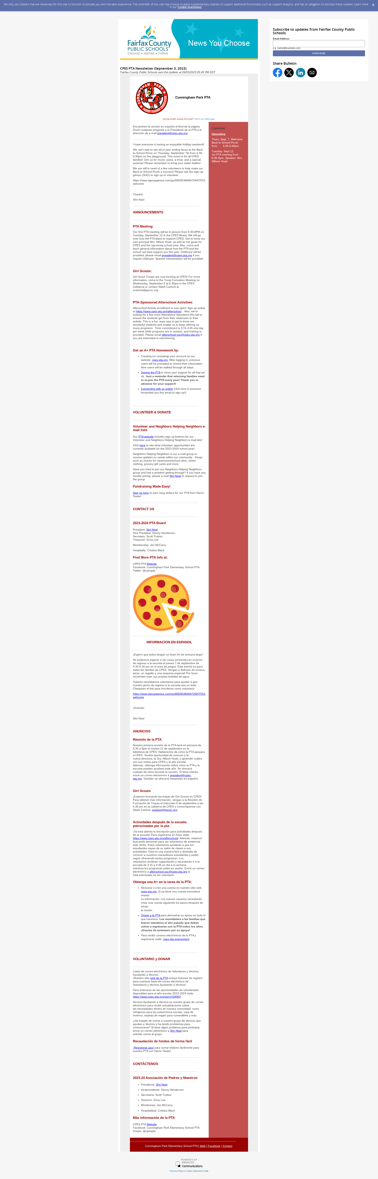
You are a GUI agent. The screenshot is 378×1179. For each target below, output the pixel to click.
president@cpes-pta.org (172, 133)
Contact (227, 1146)
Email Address (281, 38)
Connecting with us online (157, 388)
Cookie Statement (190, 7)
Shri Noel (175, 476)
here (142, 445)
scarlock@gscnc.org (164, 809)
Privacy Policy (176, 1171)
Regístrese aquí (144, 1047)
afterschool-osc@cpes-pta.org (181, 334)
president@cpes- (180, 775)
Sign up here (141, 492)
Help (206, 1171)
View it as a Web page (204, 119)
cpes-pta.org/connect (176, 939)
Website (152, 563)
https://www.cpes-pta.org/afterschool (158, 311)
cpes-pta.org (160, 360)
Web (203, 1146)
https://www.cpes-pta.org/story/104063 (157, 996)
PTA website (146, 436)
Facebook (214, 1146)
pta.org (137, 778)
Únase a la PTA (150, 915)
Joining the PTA (150, 372)
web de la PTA (159, 978)
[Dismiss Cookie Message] (373, 3)
